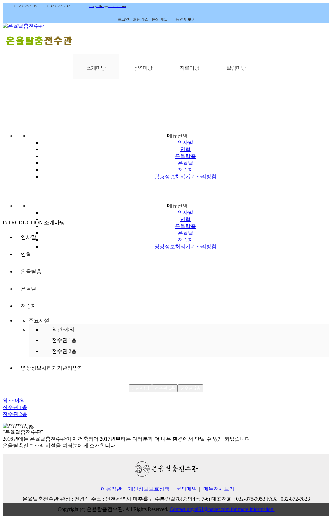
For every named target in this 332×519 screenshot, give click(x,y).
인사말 (185, 142)
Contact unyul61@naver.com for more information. (222, 509)
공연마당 (142, 68)
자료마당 (189, 68)
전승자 (185, 239)
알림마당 (236, 68)
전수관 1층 (64, 340)
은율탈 (185, 163)
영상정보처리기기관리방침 (185, 246)
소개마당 (96, 68)
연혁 (185, 149)
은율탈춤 (185, 156)
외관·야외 (63, 329)
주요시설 (39, 320)
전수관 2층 (64, 351)
